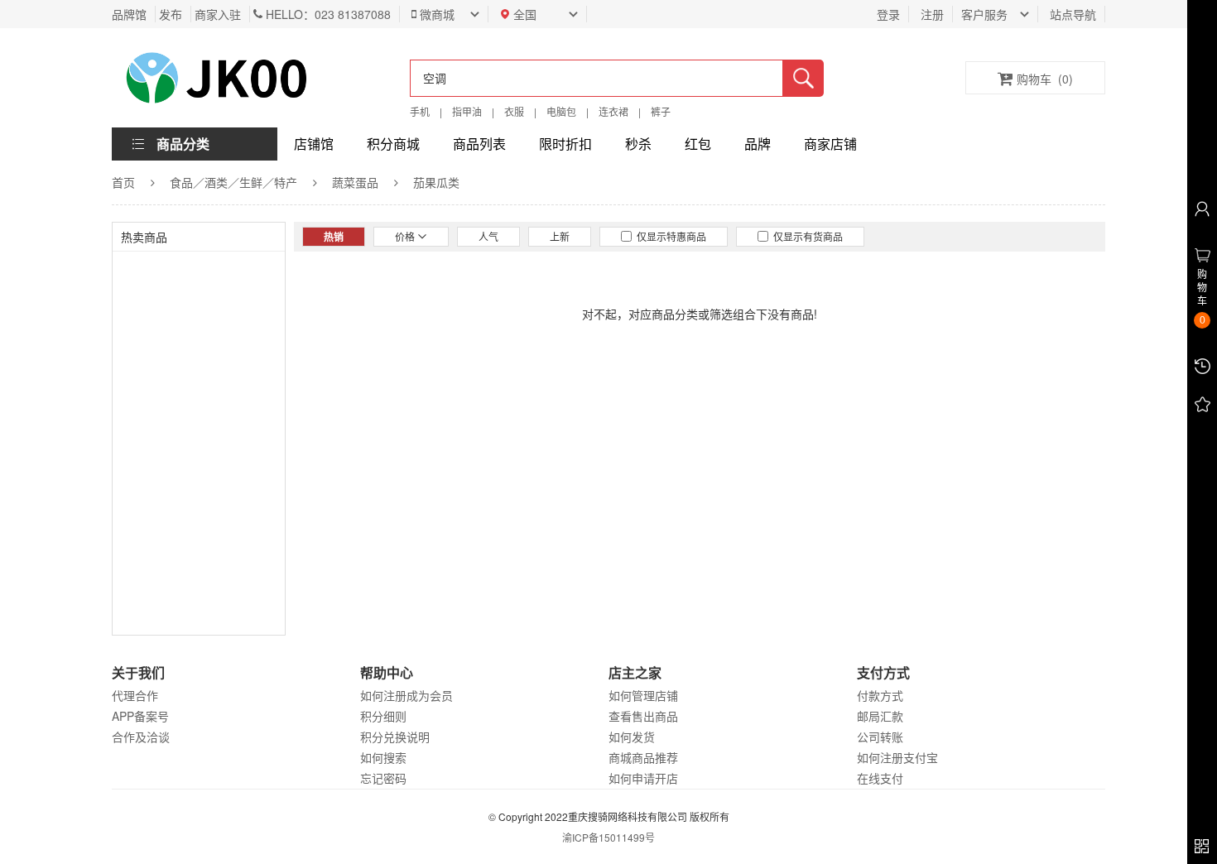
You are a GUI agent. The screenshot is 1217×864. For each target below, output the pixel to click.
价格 (406, 236)
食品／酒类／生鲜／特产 (233, 182)
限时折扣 (565, 143)
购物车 (1045, 78)
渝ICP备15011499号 (608, 837)
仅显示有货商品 (805, 236)
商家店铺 (830, 143)
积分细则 (383, 716)
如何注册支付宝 (897, 757)
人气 (488, 236)
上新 (560, 236)
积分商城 (393, 143)
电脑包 (561, 111)
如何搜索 (383, 757)
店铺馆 (314, 143)
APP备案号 (140, 716)
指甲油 (467, 111)
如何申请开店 (643, 778)
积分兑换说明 (395, 736)
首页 (123, 182)
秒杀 (638, 143)
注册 (932, 14)
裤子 (661, 111)
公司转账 (880, 736)
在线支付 (880, 778)
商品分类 (182, 143)
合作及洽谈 (141, 736)
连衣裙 (613, 111)
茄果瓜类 (436, 182)
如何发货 (631, 736)
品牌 (757, 143)
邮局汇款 (880, 716)
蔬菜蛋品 (355, 182)
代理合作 (135, 695)
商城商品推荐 (643, 757)
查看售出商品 (643, 716)
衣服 (514, 111)
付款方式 (880, 695)
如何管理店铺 (643, 695)
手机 (420, 111)
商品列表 (479, 143)
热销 (334, 236)
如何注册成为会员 (406, 695)
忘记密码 (383, 778)
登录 (888, 14)
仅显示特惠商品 (669, 236)
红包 (698, 143)
